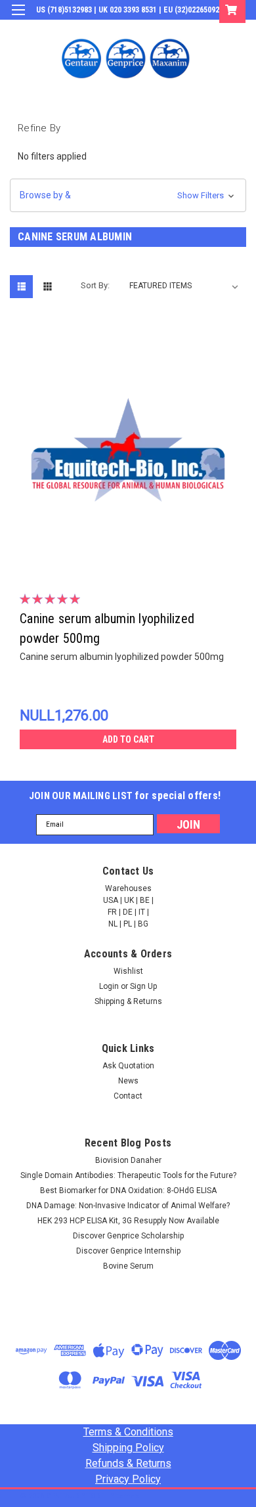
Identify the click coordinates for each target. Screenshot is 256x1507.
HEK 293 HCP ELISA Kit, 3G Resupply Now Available (128, 1220)
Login (146, 28)
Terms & (128, 1432)
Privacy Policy (128, 1479)
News (128, 1080)
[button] (128, 195)
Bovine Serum (128, 1266)
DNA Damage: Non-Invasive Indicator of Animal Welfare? (128, 1205)
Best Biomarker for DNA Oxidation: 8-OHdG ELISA (128, 1190)
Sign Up (184, 28)
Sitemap (124, 1496)
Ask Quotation (128, 1065)
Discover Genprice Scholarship (128, 1235)
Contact (128, 1096)
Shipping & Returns (128, 1001)
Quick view (131, 558)
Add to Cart (128, 739)
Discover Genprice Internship (128, 1251)
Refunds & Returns (128, 1463)
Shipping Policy (128, 1447)
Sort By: (95, 285)
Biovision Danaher (128, 1160)
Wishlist (128, 971)
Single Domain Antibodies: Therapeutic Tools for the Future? (128, 1175)
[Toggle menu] (18, 18)
